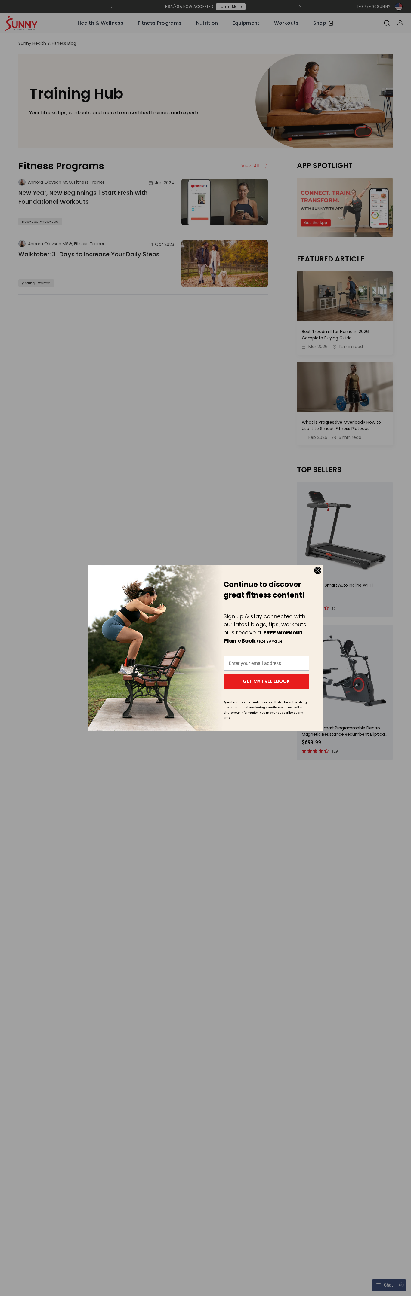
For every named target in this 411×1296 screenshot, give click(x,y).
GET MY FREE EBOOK (266, 681)
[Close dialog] (317, 570)
